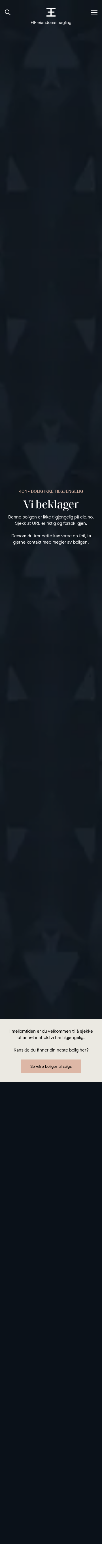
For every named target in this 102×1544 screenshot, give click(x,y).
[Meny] (94, 12)
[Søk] (8, 12)
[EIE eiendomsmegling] (51, 12)
